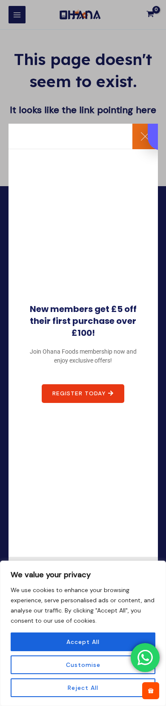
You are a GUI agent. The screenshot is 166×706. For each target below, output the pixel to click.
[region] (83, 633)
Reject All (83, 688)
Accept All (83, 642)
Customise (83, 665)
